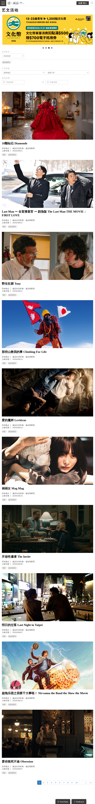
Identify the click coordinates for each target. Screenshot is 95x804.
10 (77, 783)
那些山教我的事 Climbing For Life (24, 351)
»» (91, 783)
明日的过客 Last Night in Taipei (22, 625)
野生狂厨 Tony (11, 283)
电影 (3, 155)
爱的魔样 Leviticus (14, 420)
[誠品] (16, 3)
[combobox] (13, 56)
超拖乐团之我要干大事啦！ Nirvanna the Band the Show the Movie (45, 693)
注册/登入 (82, 3)
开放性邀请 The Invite (16, 556)
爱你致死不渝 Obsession (17, 761)
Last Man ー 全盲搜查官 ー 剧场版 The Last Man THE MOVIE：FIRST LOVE (44, 213)
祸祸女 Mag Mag (13, 488)
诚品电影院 (6, 62)
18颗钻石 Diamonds (14, 143)
